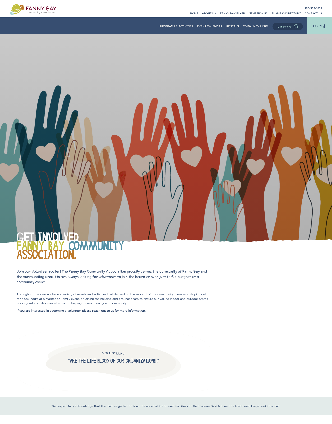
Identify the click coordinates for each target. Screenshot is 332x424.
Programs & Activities (176, 26)
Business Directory (286, 13)
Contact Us (313, 13)
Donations (284, 26)
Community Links (256, 26)
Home (194, 13)
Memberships (258, 13)
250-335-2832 (313, 8)
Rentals (232, 26)
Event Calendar (209, 26)
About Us (209, 13)
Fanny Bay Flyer (232, 13)
